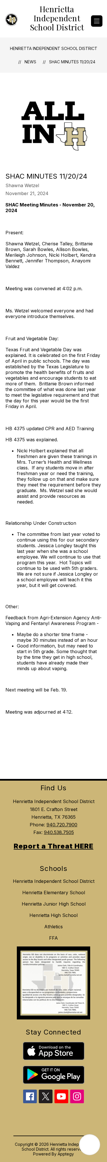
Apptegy (66, 1153)
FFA (53, 938)
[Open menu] (96, 21)
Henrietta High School (53, 915)
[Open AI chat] (89, 1145)
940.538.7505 (59, 832)
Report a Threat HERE (53, 846)
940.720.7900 (62, 824)
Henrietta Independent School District (53, 48)
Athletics (53, 926)
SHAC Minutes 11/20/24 (72, 61)
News (30, 61)
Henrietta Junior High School (54, 904)
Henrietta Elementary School (53, 892)
